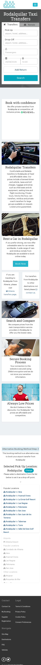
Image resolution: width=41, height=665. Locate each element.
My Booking (6, 612)
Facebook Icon (4, 659)
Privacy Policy (20, 612)
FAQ (3, 645)
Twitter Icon (8, 659)
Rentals (31, 25)
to (14, 492)
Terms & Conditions (22, 606)
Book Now (20, 264)
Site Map (5, 634)
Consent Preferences (23, 622)
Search (21, 78)
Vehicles (5, 650)
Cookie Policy (20, 617)
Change (29, 470)
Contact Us (6, 606)
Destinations (6, 639)
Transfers (12, 24)
